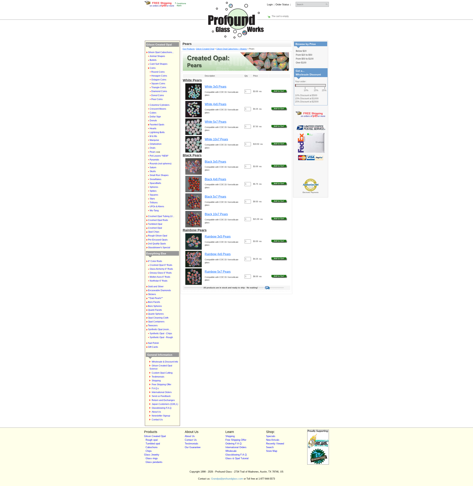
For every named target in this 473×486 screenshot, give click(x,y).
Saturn (153, 167)
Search (270, 447)
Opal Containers (156, 321)
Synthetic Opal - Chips (161, 333)
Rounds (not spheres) (160, 163)
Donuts (153, 120)
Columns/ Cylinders (159, 105)
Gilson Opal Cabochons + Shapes (231, 49)
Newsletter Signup (161, 415)
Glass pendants (154, 462)
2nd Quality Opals (157, 243)
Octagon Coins (158, 79)
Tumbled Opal (155, 224)
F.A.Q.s (155, 388)
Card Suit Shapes (158, 64)
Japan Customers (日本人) (165, 404)
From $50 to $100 (305, 58)
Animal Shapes (157, 56)
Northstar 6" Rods (158, 281)
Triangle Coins (158, 87)
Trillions (154, 202)
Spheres (154, 187)
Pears (153, 152)
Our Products (189, 49)
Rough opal (152, 439)
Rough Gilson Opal (157, 235)
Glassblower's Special (159, 247)
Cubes (153, 112)
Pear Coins (157, 99)
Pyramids (154, 159)
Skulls (153, 171)
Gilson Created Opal (159, 44)
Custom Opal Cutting (162, 373)
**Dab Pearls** (155, 298)
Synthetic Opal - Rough (161, 337)
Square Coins (158, 83)
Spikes (153, 191)
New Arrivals (272, 439)
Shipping (156, 380)
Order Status (282, 4)
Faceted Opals (157, 124)
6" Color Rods (155, 261)
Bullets (153, 60)
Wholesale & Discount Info (165, 361)
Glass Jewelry (151, 454)
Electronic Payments (311, 192)
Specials (270, 436)
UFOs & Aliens (157, 206)
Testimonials (158, 376)
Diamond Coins (159, 91)
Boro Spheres (155, 306)
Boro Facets (154, 302)
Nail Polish (153, 343)
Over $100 (301, 62)
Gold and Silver (156, 286)
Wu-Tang (154, 210)
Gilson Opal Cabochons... (161, 52)
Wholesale (230, 451)
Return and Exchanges (163, 400)
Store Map (271, 451)
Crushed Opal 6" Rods (161, 265)
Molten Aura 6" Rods (160, 277)
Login (270, 4)
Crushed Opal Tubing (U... (161, 216)
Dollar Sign (155, 116)
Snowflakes (155, 179)
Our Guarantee (192, 447)
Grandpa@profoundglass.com (227, 478)
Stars (152, 198)
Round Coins (158, 72)
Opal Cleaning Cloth (158, 317)
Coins (153, 68)
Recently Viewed (275, 443)
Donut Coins (157, 95)
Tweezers (153, 325)
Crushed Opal (155, 228)
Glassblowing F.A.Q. (162, 408)
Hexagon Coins (159, 75)
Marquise (154, 140)
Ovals (152, 148)
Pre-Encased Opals (158, 239)
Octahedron (155, 144)
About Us (156, 412)
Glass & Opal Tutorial (237, 458)
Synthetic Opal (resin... (159, 329)
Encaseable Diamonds (159, 290)
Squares (154, 195)
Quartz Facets (155, 310)
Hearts (153, 128)
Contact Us (157, 419)
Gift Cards (153, 347)
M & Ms (153, 136)
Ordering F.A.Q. (233, 443)
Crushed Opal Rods (158, 220)
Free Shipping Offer (161, 384)
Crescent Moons (158, 109)
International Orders (162, 392)
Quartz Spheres (156, 314)
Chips (149, 451)
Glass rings (152, 458)
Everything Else (156, 253)
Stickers (152, 294)
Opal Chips (153, 232)
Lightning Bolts (157, 132)
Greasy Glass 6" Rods (161, 273)
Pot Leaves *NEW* (159, 156)
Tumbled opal (153, 443)
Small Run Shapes (159, 175)
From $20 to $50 (304, 55)
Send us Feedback (161, 396)
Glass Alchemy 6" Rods (161, 269)
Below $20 (301, 51)
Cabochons (152, 447)
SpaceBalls (155, 183)
